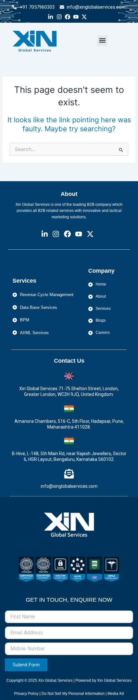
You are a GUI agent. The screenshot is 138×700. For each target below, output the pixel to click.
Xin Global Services (55, 680)
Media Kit (116, 693)
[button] (102, 40)
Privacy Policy (26, 693)
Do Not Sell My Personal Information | (74, 693)
